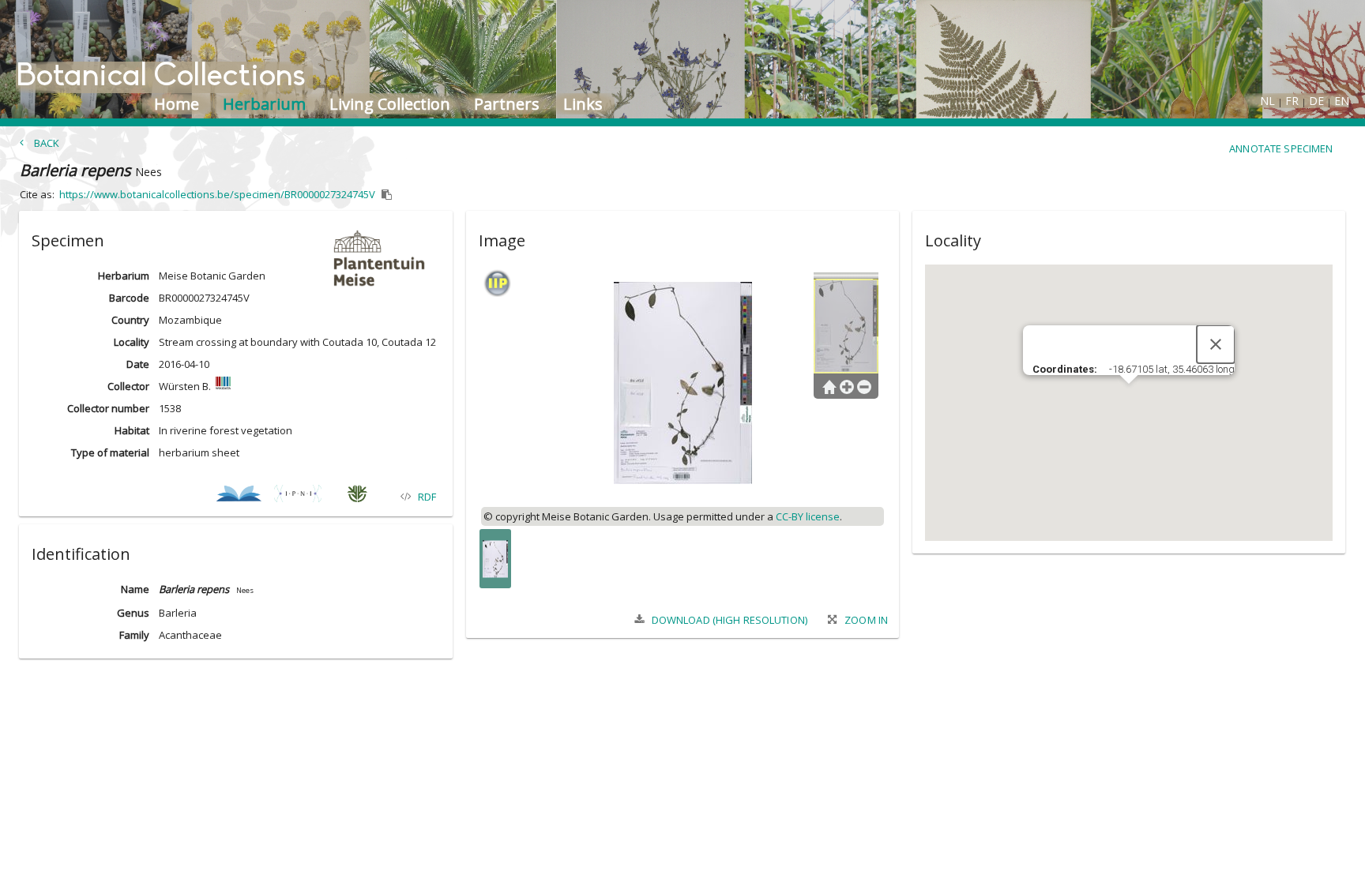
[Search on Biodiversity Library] (239, 496)
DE (1316, 100)
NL (1267, 100)
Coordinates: (1066, 369)
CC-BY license (808, 516)
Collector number (108, 408)
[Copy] (387, 195)
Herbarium (123, 275)
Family (134, 635)
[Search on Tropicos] (357, 496)
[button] (235, 238)
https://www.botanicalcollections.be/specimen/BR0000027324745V (217, 194)
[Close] (1216, 344)
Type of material (110, 452)
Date (137, 364)
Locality (131, 342)
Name (135, 589)
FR (1292, 100)
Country (130, 320)
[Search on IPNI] (298, 496)
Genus (133, 613)
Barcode (129, 298)
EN (1341, 100)
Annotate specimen (1281, 148)
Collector (128, 386)
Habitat (132, 430)
